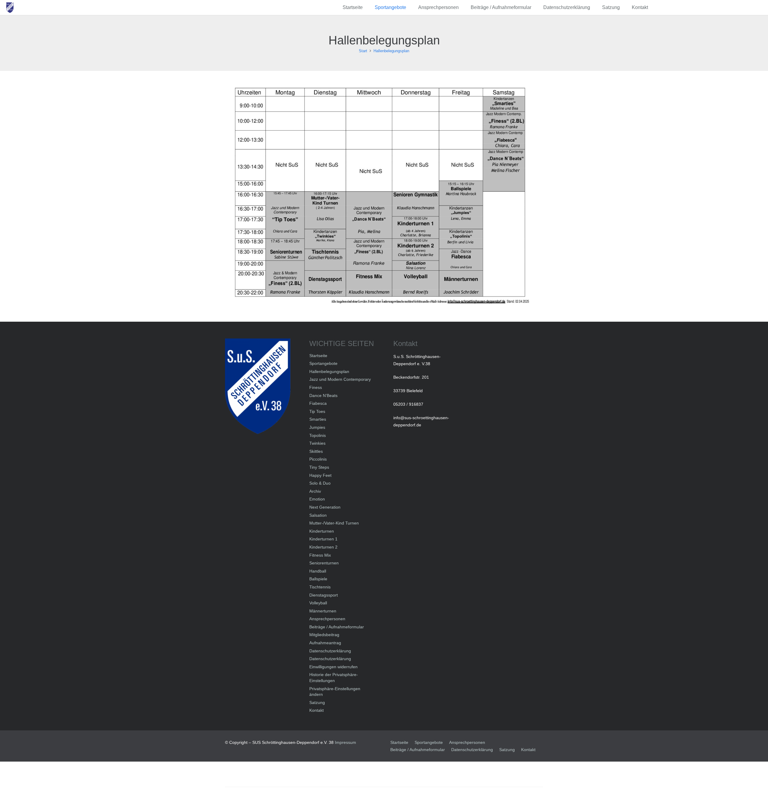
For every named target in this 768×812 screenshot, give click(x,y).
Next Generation (324, 507)
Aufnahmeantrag (325, 642)
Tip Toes (317, 411)
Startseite (318, 355)
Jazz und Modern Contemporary (340, 379)
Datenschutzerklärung (330, 650)
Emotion (317, 499)
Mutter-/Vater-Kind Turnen (334, 523)
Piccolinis (318, 459)
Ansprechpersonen (327, 618)
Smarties (317, 419)
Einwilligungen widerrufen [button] (333, 666)
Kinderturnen (321, 531)
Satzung (317, 702)
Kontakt (316, 710)
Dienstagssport (323, 595)
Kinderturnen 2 (323, 547)
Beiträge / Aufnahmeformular (336, 626)
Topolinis (317, 435)
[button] (409, 7)
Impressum (345, 742)
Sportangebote (323, 363)
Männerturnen (322, 611)
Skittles (316, 451)
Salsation (318, 515)
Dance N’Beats (323, 395)
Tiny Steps (319, 467)
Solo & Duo (320, 483)
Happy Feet (320, 475)
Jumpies (317, 427)
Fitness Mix (320, 555)
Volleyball (318, 602)
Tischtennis (320, 587)
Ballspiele (318, 578)
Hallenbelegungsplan (329, 371)
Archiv (315, 491)
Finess (315, 387)
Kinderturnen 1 (323, 539)
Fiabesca (318, 403)
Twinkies (317, 443)
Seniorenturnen (324, 563)
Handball (317, 571)
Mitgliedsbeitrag (324, 634)
